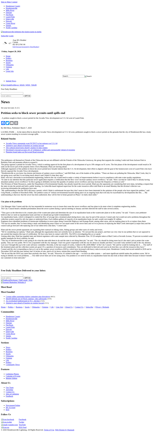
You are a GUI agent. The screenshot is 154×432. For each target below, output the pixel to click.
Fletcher (9, 13)
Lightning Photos (12, 374)
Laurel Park (10, 17)
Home (8, 56)
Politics (8, 58)
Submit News (11, 81)
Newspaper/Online (13, 405)
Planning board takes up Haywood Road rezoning (25, 152)
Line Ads (59, 307)
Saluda (8, 25)
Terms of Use (49, 430)
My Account (10, 408)
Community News (13, 365)
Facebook (22, 419)
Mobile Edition (11, 378)
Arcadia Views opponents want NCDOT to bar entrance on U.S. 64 (31, 143)
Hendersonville (11, 8)
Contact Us (79, 307)
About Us (69, 307)
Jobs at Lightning (12, 394)
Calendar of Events (13, 376)
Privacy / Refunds (102, 307)
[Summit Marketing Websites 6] (13, 282)
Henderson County (13, 6)
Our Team (9, 388)
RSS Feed (22, 427)
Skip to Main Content (9, 2)
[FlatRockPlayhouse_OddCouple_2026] (16, 280)
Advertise (9, 390)
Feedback (9, 396)
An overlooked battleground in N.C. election (23, 301)
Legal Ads (10, 71)
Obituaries (10, 65)
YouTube (22, 425)
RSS (7, 410)
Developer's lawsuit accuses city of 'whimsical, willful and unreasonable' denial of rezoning (40, 150)
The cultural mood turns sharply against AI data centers (27, 148)
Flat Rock (9, 15)
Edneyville (10, 19)
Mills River (10, 10)
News (8, 347)
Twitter (21, 422)
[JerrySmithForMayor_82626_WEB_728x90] (19, 85)
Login (11, 36)
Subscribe (4, 36)
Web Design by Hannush (64, 430)
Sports (8, 63)
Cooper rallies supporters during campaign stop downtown (28, 297)
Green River (10, 23)
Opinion (9, 67)
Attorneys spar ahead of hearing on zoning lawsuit (25, 146)
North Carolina (11, 28)
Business (9, 60)
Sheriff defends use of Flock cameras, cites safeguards (26, 299)
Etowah (9, 21)
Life (7, 69)
